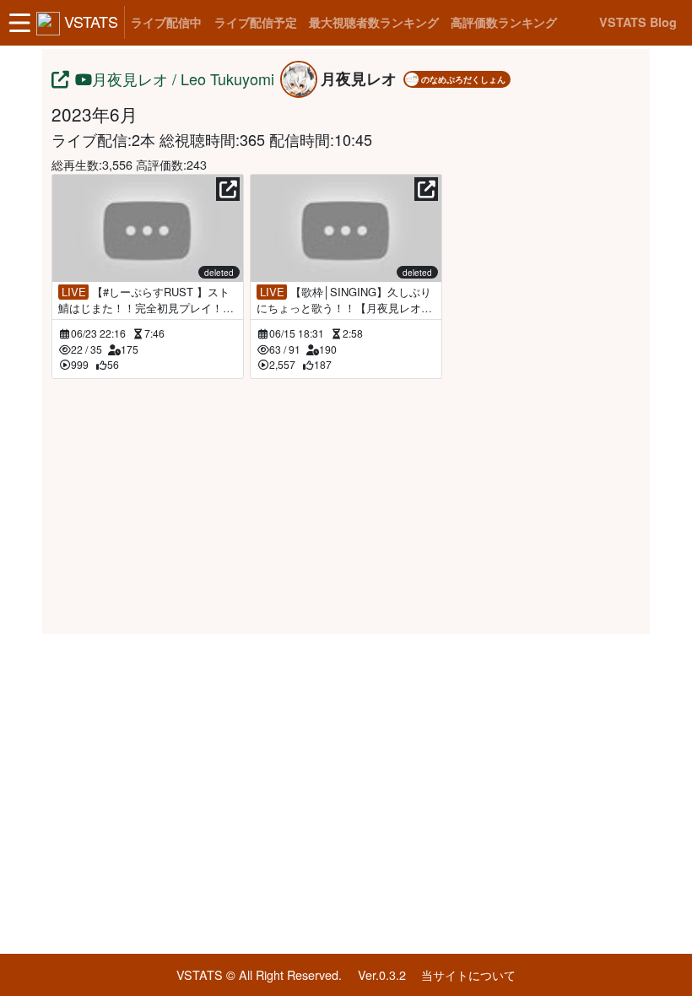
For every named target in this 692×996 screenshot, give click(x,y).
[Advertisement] (346, 504)
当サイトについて (468, 974)
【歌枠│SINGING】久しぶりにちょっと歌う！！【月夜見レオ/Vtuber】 (344, 299)
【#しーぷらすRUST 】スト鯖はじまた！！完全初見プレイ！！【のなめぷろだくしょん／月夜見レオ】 (146, 299)
